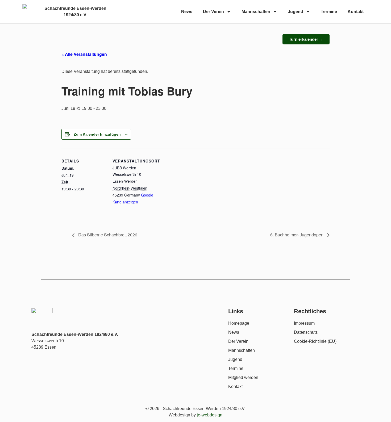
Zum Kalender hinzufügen (97, 134)
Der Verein (213, 11)
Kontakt (356, 11)
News (186, 11)
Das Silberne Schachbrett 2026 (107, 235)
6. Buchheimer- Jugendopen (297, 235)
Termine (329, 11)
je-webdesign (209, 415)
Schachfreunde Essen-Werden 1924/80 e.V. (74, 334)
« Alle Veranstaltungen (84, 54)
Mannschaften (256, 11)
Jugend (295, 11)
